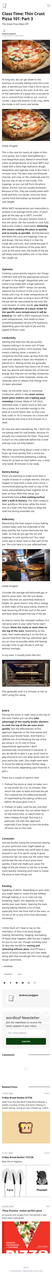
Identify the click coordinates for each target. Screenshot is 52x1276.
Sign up (26, 1267)
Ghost (35, 1271)
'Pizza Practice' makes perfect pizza (22, 1210)
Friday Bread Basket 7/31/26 (17, 1157)
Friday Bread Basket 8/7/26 (17, 1097)
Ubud (41, 1271)
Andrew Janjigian (9, 34)
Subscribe (26, 1041)
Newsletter (8, 974)
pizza (20, 974)
